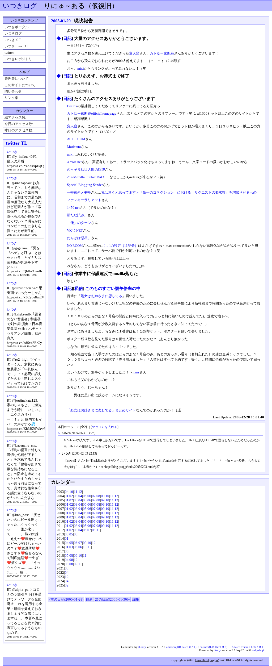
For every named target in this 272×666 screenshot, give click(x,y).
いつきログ (20, 5)
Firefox (72, 106)
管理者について (17, 79)
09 (103, 496)
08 (98, 496)
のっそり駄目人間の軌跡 (86, 170)
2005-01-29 (61, 21)
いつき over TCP (17, 46)
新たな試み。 (77, 215)
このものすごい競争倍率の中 (113, 288)
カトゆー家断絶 (162, 53)
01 (67, 496)
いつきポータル (17, 27)
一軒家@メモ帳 (79, 192)
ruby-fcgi (258, 650)
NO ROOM (75, 246)
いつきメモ (13, 40)
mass (136, 372)
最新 (89, 599)
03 (76, 496)
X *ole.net (74, 162)
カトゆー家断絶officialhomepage (91, 113)
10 (71, 492)
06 (89, 496)
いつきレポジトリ (18, 59)
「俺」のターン (79, 223)
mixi (80, 68)
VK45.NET (75, 230)
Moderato (74, 147)
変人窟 (134, 53)
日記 (67, 38)
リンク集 (11, 98)
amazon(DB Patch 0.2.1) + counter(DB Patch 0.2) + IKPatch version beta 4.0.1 (214, 646)
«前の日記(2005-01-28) (66, 599)
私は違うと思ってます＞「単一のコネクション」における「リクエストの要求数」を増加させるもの (179, 192)
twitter (9, 53)
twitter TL (16, 143)
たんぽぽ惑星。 (79, 238)
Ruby (217, 650)
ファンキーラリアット (84, 200)
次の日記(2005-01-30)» (112, 599)
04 (67, 492)
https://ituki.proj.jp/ (207, 660)
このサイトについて (20, 85)
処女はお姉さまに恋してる (101, 296)
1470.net (73, 208)
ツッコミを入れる (104, 427)
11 (76, 492)
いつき (12, 152)
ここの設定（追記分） (121, 246)
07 (94, 496)
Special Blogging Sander (85, 185)
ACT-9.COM (76, 139)
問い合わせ (13, 91)
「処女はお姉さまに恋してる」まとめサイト (101, 410)
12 (80, 492)
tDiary (142, 646)
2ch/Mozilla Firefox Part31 (86, 177)
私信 (78, 288)
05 (85, 496)
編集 (135, 599)
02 (71, 496)
